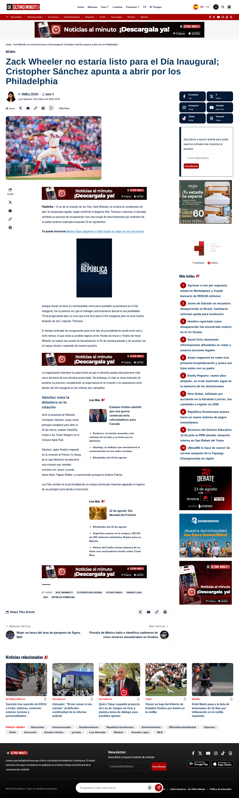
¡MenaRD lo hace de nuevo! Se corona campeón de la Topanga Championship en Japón (205, 453)
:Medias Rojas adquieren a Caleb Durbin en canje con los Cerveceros (105, 231)
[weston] (205, 201)
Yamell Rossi (30, 94)
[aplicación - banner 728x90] (94, 193)
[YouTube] (218, 17)
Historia (131, 17)
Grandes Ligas (134, 592)
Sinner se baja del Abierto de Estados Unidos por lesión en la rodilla (165, 708)
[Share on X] (20, 108)
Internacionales (35, 17)
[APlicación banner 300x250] (205, 582)
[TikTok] (227, 17)
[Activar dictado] (149, 787)
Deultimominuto (64, 592)
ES (201, 6)
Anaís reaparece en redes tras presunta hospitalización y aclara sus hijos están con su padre (206, 363)
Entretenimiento (72, 17)
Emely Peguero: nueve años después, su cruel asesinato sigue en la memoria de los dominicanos (205, 381)
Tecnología (116, 17)
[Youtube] (220, 107)
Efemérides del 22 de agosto (110, 526)
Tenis (148, 699)
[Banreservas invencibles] (205, 535)
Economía (53, 17)
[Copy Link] (35, 108)
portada (76, 732)
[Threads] (231, 17)
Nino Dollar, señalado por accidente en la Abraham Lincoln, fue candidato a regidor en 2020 (206, 399)
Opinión (144, 17)
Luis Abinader (97, 732)
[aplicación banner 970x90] (119, 29)
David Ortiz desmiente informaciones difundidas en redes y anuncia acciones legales (205, 345)
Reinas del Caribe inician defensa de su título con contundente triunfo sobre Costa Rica (115, 551)
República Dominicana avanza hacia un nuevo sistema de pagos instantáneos (204, 417)
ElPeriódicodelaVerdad (89, 592)
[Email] (27, 108)
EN (207, 6)
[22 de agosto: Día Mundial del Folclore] (98, 513)
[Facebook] (210, 17)
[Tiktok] (192, 118)
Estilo (103, 17)
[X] (214, 17)
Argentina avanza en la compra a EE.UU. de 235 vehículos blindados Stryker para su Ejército (115, 537)
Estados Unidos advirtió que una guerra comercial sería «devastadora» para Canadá (125, 415)
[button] (222, 7)
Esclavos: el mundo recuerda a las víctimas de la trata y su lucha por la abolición (111, 437)
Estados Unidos (114, 592)
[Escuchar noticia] (51, 108)
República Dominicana (63, 597)
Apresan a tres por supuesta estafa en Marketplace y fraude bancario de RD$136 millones (203, 291)
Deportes (89, 17)
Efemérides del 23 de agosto (110, 457)
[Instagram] (223, 17)
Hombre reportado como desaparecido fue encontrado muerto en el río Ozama (205, 327)
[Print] (43, 108)
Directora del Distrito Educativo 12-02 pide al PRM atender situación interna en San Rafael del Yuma (206, 435)
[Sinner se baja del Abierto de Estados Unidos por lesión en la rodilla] (166, 679)
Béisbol (11, 52)
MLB (46, 597)
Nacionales (16, 17)
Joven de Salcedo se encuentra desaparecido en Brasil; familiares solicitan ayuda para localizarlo (205, 309)
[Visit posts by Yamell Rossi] (11, 96)
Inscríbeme (191, 166)
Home (8, 44)
